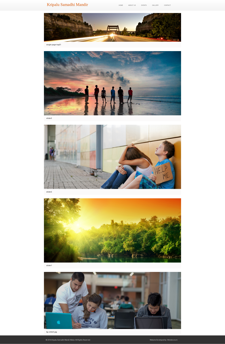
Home (121, 5)
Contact (167, 5)
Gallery (155, 5)
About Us (132, 5)
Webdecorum (172, 340)
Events (144, 5)
